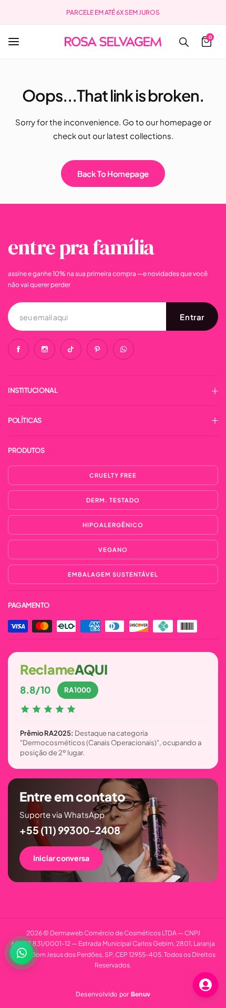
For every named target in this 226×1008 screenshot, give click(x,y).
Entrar (192, 317)
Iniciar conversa (61, 858)
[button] (21, 12)
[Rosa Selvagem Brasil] (113, 41)
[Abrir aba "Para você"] (205, 984)
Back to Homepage (113, 174)
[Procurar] (183, 41)
